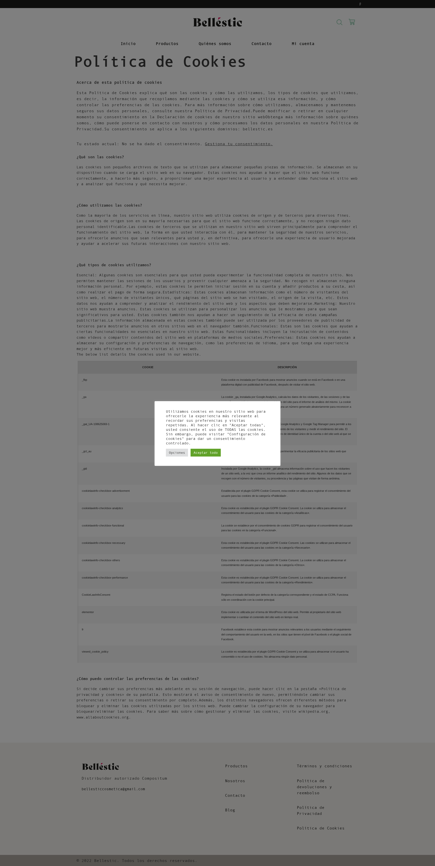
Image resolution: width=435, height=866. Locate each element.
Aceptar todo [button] (206, 453)
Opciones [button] (177, 453)
